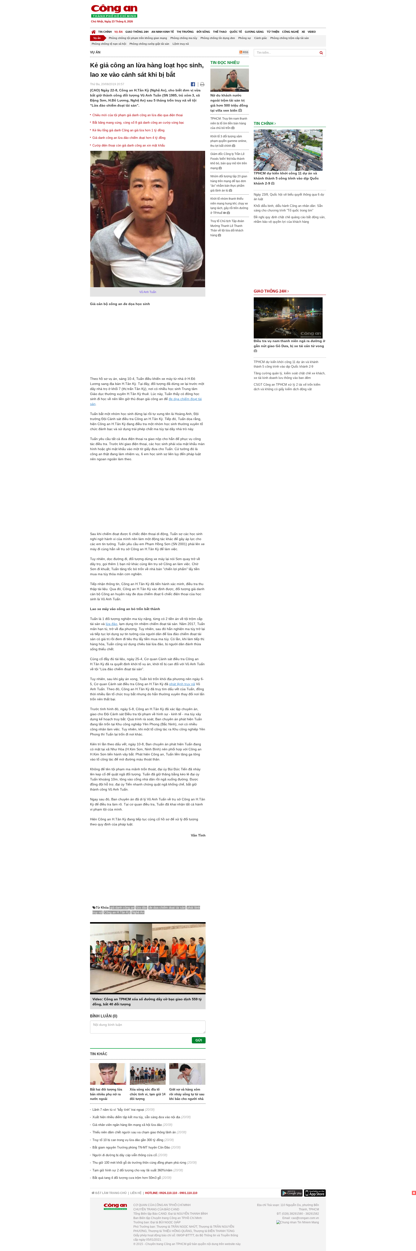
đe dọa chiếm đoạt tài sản (167, 907)
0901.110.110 (188, 1193)
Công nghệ (290, 31)
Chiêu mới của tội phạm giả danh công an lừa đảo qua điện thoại (137, 115)
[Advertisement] (238, 14)
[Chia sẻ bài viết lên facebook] (193, 84)
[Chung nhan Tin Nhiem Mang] (297, 1222)
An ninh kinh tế (162, 31)
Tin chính (105, 31)
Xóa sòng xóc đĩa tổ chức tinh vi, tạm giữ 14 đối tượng (147, 1094)
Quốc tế (236, 31)
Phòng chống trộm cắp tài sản (289, 38)
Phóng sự (244, 38)
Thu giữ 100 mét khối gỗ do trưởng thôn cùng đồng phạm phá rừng (139, 1162)
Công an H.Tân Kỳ (117, 912)
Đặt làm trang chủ (111, 1193)
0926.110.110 (168, 1193)
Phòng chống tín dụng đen (218, 38)
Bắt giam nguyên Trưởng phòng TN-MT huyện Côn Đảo (131, 1147)
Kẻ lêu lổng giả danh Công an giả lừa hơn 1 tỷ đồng (128, 130)
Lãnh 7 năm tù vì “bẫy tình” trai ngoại (118, 1109)
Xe (303, 31)
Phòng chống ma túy (183, 38)
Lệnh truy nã (181, 43)
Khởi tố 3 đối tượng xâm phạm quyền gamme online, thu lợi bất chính (228, 141)
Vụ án (118, 31)
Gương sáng (254, 31)
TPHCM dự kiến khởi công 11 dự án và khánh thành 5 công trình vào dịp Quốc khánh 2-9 (286, 178)
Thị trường (185, 31)
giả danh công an (122, 907)
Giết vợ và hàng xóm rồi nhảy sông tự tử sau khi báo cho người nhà (186, 1094)
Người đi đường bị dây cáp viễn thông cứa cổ (124, 1155)
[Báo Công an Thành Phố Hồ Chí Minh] (93, 31)
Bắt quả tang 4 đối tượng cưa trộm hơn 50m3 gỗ (126, 1178)
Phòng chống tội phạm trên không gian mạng (138, 38)
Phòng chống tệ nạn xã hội (109, 43)
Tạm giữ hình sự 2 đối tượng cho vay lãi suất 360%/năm (132, 1170)
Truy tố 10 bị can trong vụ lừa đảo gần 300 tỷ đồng (127, 1140)
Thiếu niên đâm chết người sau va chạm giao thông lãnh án (134, 1132)
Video (312, 31)
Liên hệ (136, 1193)
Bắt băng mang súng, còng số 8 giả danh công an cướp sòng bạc (138, 122)
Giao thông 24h (137, 31)
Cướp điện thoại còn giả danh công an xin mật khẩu (128, 145)
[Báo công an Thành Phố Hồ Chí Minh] (114, 11)
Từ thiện (273, 31)
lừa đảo (111, 624)
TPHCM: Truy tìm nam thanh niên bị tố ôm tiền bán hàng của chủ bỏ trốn (228, 123)
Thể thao (220, 31)
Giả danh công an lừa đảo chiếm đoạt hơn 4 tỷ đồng (128, 138)
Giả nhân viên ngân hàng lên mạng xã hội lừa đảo (127, 1125)
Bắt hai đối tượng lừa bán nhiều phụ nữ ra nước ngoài (106, 1094)
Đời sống (203, 31)
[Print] (202, 84)
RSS (245, 52)
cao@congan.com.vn (305, 1218)
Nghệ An (138, 912)
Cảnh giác (260, 38)
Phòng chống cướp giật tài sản (149, 43)
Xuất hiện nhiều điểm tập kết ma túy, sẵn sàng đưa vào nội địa (136, 1117)
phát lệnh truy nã (182, 684)
